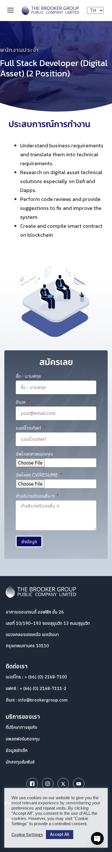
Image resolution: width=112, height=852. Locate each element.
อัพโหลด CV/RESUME (37, 475)
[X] (63, 783)
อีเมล (21, 402)
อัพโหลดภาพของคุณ (34, 454)
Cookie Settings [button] (27, 834)
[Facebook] (32, 783)
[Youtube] (78, 783)
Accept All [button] (59, 834)
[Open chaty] (97, 838)
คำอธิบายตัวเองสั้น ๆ (36, 496)
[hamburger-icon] (10, 10)
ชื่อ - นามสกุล (29, 376)
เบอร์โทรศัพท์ (29, 428)
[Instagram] (47, 783)
